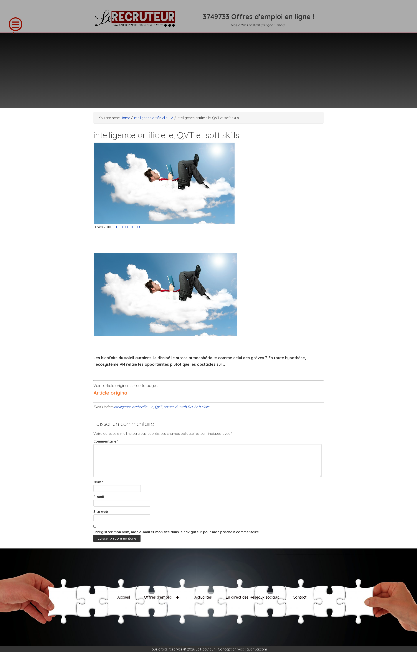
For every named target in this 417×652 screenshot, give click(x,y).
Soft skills (201, 407)
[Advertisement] (208, 67)
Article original (111, 393)
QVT (158, 407)
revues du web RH (178, 407)
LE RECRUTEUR (136, 21)
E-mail (99, 497)
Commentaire (106, 441)
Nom (98, 482)
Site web (100, 511)
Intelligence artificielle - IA (133, 407)
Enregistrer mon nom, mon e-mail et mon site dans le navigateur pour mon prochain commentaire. (176, 532)
